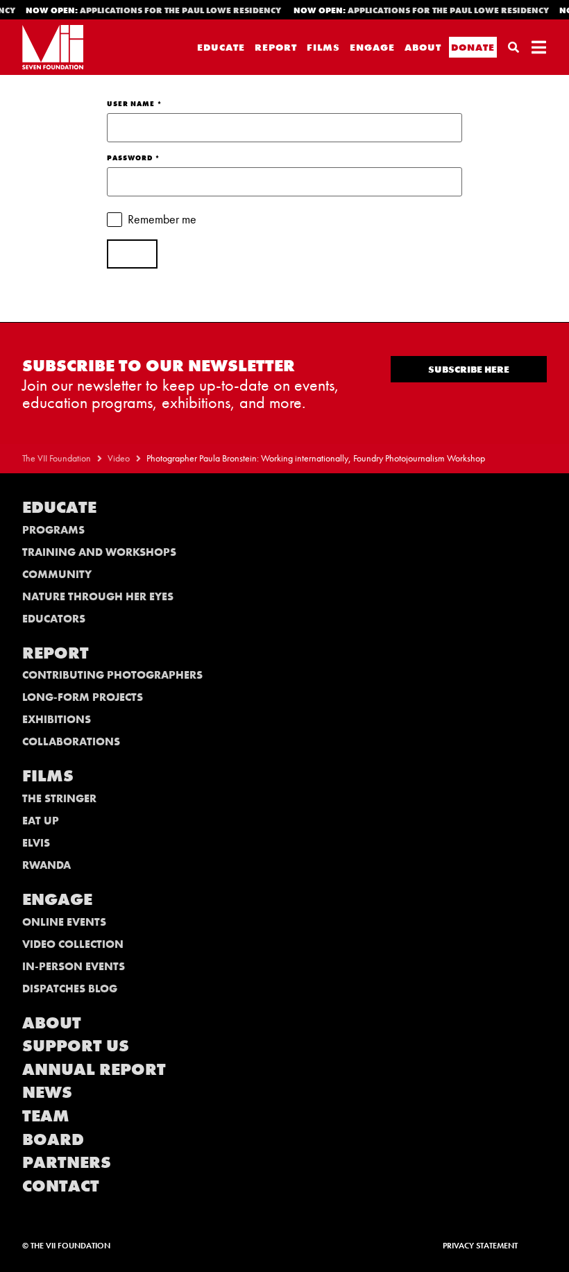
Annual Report (94, 1069)
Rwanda (46, 865)
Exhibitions (56, 719)
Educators (53, 618)
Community (57, 574)
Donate (473, 47)
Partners (66, 1162)
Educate (221, 47)
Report (276, 47)
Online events (64, 922)
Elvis (36, 843)
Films (323, 47)
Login (132, 254)
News (47, 1092)
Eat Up (40, 820)
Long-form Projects (82, 697)
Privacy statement (480, 1245)
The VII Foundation (56, 458)
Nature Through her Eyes (97, 596)
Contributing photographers (112, 675)
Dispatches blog (69, 988)
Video (119, 458)
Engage (372, 47)
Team (45, 1115)
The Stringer (59, 798)
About (423, 47)
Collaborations (71, 741)
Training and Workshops (99, 552)
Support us (75, 1045)
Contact (60, 1185)
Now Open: (148, 10)
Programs (53, 530)
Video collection (73, 944)
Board (53, 1139)
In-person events (73, 966)
